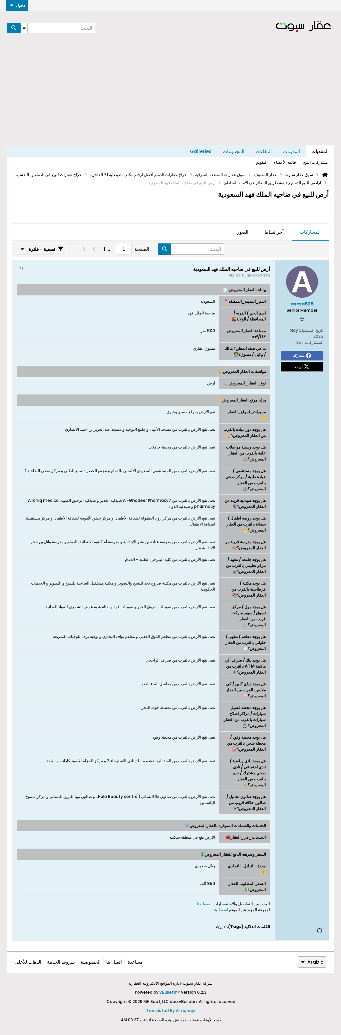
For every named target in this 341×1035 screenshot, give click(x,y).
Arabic (315, 962)
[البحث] (14, 28)
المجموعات (233, 151)
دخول (20, 5)
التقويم (261, 162)
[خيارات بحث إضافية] (24, 28)
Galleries (200, 151)
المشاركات (310, 232)
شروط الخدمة (61, 962)
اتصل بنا (114, 962)
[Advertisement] (170, 95)
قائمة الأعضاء (285, 162)
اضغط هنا (204, 904)
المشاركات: (313, 342)
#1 (20, 268)
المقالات (264, 151)
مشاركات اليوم (315, 162)
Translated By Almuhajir (170, 1010)
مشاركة (299, 355)
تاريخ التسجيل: (311, 330)
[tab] (310, 232)
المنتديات (320, 151)
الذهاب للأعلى (28, 962)
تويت (299, 366)
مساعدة (135, 962)
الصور (242, 232)
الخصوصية (91, 962)
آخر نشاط (274, 232)
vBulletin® (170, 992)
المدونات (291, 151)
